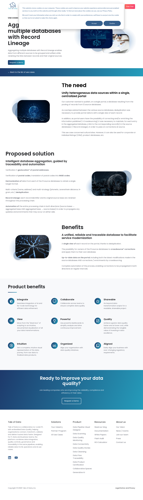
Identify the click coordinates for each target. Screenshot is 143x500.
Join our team (122, 434)
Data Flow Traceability (78, 456)
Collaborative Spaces (82, 468)
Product (77, 422)
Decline (112, 23)
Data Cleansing (79, 451)
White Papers (100, 434)
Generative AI (79, 472)
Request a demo (16, 62)
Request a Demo (71, 401)
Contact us (121, 442)
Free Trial (129, 6)
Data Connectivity (81, 444)
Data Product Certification (79, 463)
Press (118, 438)
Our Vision (120, 427)
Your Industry (57, 427)
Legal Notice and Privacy (125, 488)
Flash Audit (99, 438)
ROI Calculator (101, 442)
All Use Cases (57, 434)
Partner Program (58, 431)
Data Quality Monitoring (78, 439)
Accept (94, 23)
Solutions (56, 422)
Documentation (101, 431)
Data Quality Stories (81, 448)
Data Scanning (79, 433)
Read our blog (101, 427)
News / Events (122, 431)
